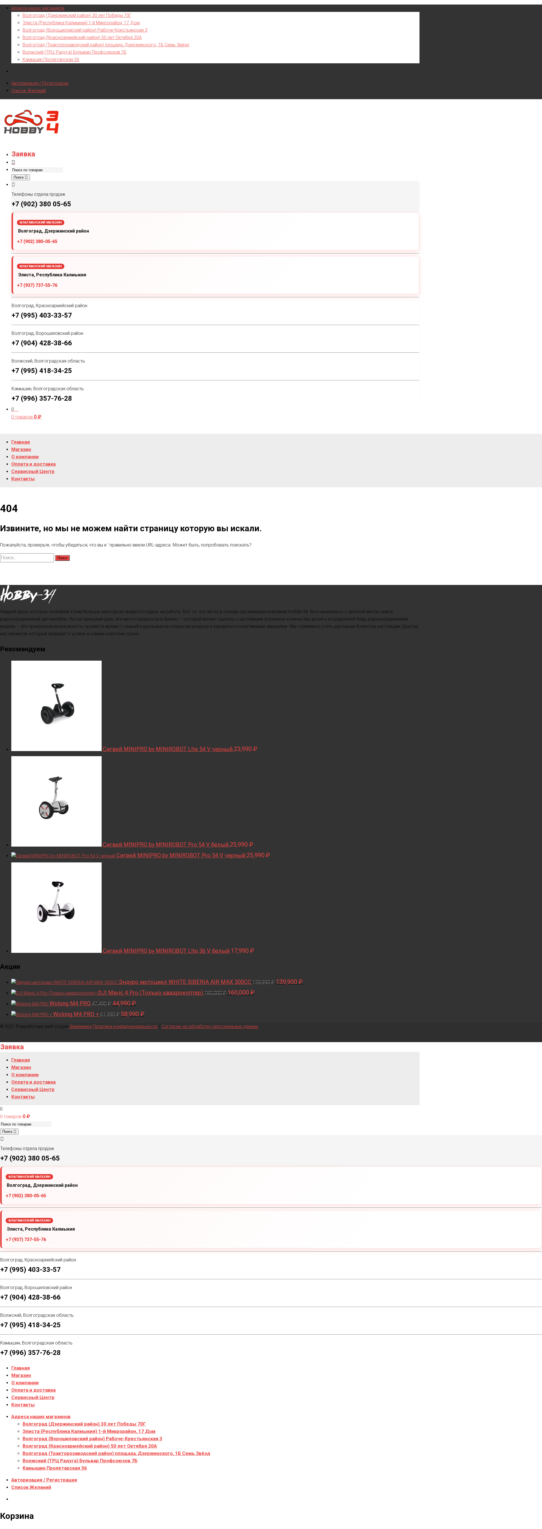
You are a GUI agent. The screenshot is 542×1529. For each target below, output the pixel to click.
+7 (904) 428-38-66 (42, 343)
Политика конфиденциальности (125, 1026)
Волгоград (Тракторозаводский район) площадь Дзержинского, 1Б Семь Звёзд (106, 44)
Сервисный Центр (32, 1397)
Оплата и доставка (33, 1390)
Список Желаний (28, 90)
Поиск (19, 177)
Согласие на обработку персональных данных (209, 1026)
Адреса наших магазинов (37, 8)
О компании (25, 1382)
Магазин (21, 1375)
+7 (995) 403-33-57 (42, 315)
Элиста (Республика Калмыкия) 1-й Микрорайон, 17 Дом (81, 22)
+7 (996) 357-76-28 (42, 398)
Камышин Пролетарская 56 (51, 59)
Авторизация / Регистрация (39, 83)
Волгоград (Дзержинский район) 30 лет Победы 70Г (77, 15)
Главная (20, 1368)
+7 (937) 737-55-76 (37, 285)
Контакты (23, 1404)
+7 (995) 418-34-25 (42, 371)
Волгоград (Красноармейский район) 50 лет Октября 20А (82, 37)
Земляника (80, 1026)
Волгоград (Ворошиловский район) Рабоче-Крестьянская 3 (85, 30)
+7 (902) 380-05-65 (37, 241)
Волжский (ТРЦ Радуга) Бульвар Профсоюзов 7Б (74, 52)
